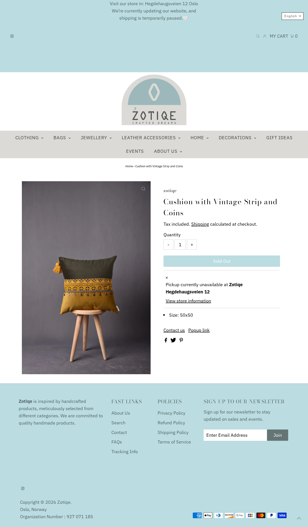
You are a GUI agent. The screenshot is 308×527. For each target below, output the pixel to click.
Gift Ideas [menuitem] (279, 138)
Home (129, 166)
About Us (120, 413)
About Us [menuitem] (166, 151)
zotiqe (63, 502)
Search (118, 423)
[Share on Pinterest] (181, 341)
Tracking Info (124, 451)
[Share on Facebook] (166, 341)
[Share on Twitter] (173, 341)
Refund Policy (171, 423)
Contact (119, 432)
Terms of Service (174, 442)
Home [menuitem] (198, 138)
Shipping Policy (173, 432)
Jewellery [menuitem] (94, 138)
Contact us (174, 330)
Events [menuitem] (135, 151)
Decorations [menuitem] (236, 138)
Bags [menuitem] (60, 138)
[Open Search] (258, 36)
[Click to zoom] (143, 188)
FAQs (116, 442)
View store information (188, 301)
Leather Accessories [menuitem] (149, 138)
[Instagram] (12, 36)
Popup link (199, 330)
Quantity (172, 235)
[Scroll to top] (298, 517)
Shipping (200, 224)
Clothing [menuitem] (27, 138)
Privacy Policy (171, 413)
